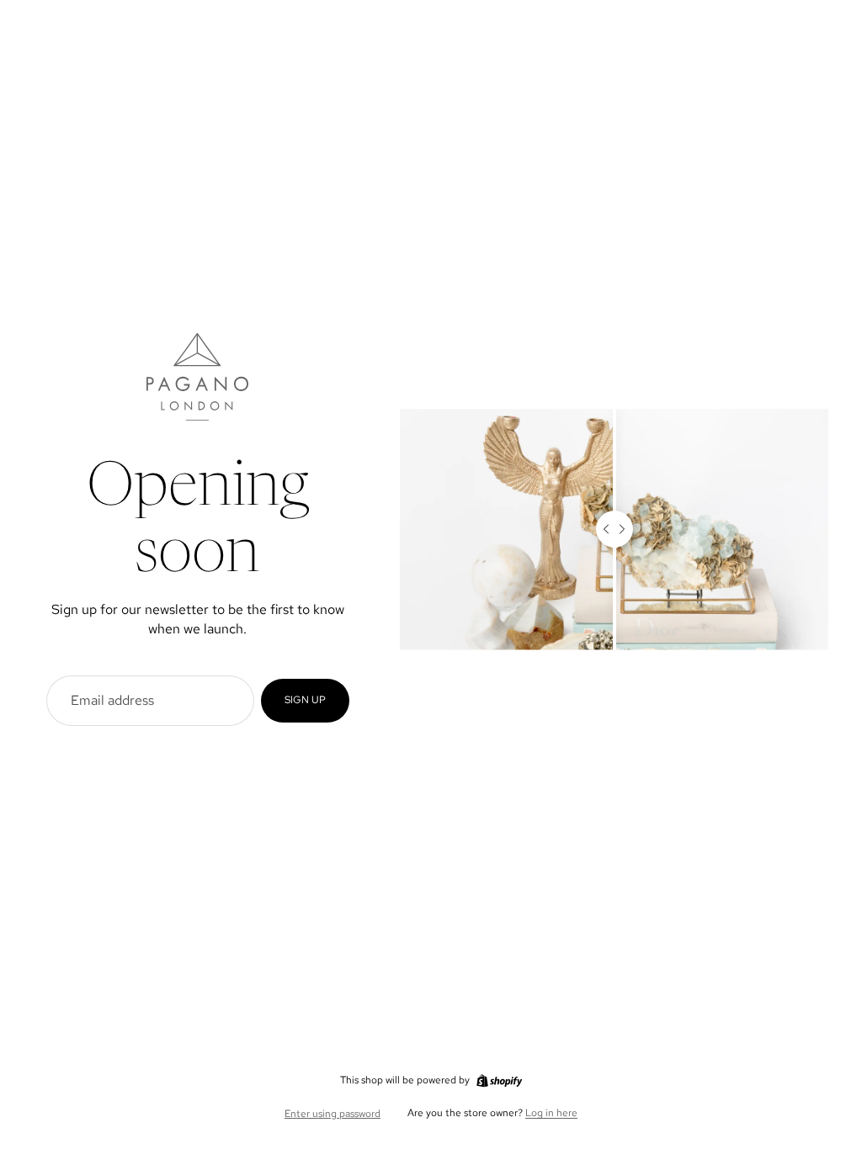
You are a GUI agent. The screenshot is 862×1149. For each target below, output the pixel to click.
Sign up (305, 700)
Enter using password (332, 1113)
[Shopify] (499, 1081)
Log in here (551, 1113)
